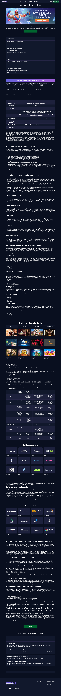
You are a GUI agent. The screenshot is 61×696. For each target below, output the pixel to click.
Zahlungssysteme (10, 54)
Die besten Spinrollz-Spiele (12, 50)
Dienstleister (9, 59)
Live (23, 326)
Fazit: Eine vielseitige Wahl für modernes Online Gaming (17, 70)
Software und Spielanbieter (12, 57)
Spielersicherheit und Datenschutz (13, 63)
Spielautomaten (48, 326)
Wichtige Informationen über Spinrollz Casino (15, 41)
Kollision (36, 326)
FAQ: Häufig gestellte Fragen (12, 72)
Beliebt (11, 326)
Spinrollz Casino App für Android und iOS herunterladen (17, 61)
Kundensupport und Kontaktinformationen (14, 68)
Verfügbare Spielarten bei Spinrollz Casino (14, 48)
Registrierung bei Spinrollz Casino (13, 43)
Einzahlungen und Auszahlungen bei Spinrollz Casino (16, 52)
